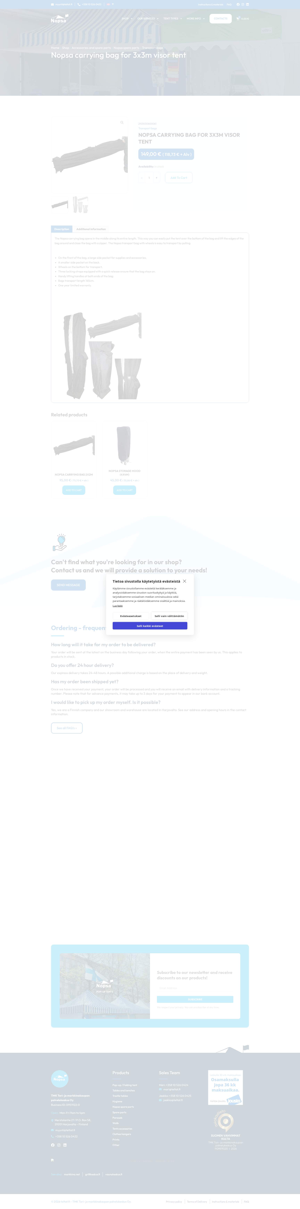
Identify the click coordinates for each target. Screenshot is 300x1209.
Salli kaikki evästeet (150, 625)
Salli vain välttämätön (169, 616)
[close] (184, 581)
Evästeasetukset (130, 616)
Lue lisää (118, 605)
